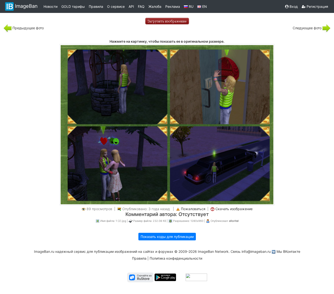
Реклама (172, 6)
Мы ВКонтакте (288, 251)
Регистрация (317, 6)
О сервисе (116, 6)
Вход (293, 6)
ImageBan (26, 6)
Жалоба (154, 6)
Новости (50, 6)
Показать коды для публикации (167, 237)
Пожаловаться (193, 209)
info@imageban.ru (256, 251)
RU (190, 6)
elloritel (234, 221)
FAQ (141, 6)
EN (204, 6)
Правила (96, 6)
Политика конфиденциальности (176, 258)
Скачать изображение (234, 209)
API (131, 6)
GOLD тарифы (73, 6)
